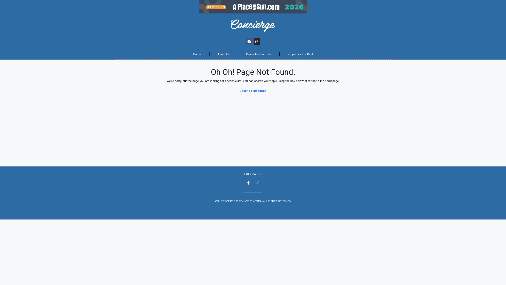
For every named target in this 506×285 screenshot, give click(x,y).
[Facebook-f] (249, 183)
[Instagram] (257, 41)
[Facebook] (249, 41)
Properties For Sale (258, 54)
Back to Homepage (253, 91)
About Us (224, 54)
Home (197, 54)
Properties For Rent (300, 54)
